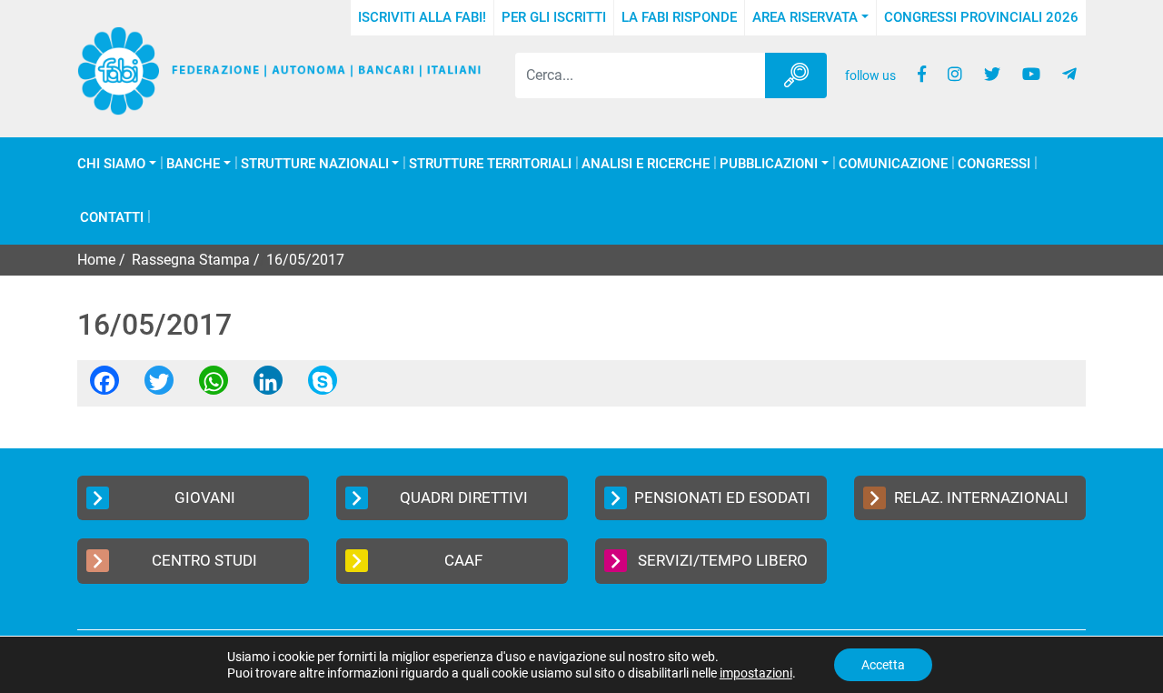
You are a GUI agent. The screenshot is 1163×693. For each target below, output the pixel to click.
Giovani (204, 497)
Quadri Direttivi (464, 497)
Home (96, 259)
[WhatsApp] (213, 386)
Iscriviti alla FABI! (422, 17)
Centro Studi (204, 560)
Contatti (112, 218)
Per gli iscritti (554, 17)
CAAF (463, 560)
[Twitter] (159, 386)
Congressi (994, 164)
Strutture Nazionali (315, 164)
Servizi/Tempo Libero (723, 560)
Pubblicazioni (769, 164)
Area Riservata (805, 17)
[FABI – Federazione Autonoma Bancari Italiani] (279, 71)
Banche (193, 164)
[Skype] (322, 386)
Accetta (883, 665)
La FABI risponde (679, 17)
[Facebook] (104, 386)
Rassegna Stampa (191, 259)
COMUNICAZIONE (893, 164)
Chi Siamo (111, 164)
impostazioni (756, 673)
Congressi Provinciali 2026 (981, 17)
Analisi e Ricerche (646, 164)
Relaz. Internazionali (981, 497)
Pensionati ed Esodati (722, 497)
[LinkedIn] (268, 386)
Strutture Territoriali (490, 164)
